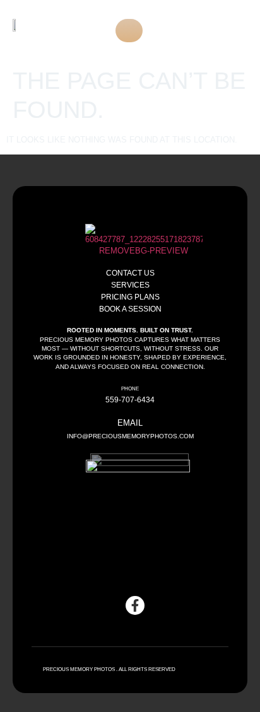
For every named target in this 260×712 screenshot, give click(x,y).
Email (130, 423)
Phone (130, 389)
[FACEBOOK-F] (135, 605)
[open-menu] (129, 30)
